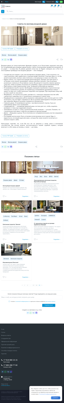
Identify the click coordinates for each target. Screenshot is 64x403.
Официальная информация (9, 341)
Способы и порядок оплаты (9, 350)
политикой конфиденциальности (23, 301)
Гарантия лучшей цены (7, 344)
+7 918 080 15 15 (10, 360)
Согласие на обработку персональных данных (11, 399)
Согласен (55, 397)
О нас (2, 329)
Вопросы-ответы (6, 335)
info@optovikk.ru (5, 385)
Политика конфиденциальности (10, 347)
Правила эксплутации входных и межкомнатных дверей (13, 396)
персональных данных (50, 301)
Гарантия (3, 353)
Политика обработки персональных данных (10, 398)
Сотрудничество (6, 338)
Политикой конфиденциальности (47, 394)
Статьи (3, 332)
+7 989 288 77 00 (10, 365)
